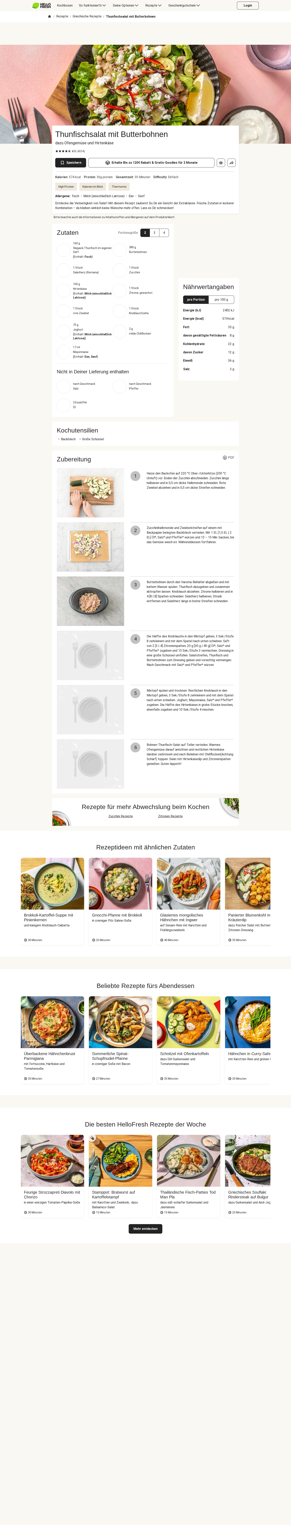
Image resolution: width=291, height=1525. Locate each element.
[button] (113, 233)
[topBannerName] (145, 33)
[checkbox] (56, 151)
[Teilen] (231, 163)
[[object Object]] (221, 163)
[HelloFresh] (41, 6)
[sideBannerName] (208, 248)
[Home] (49, 16)
